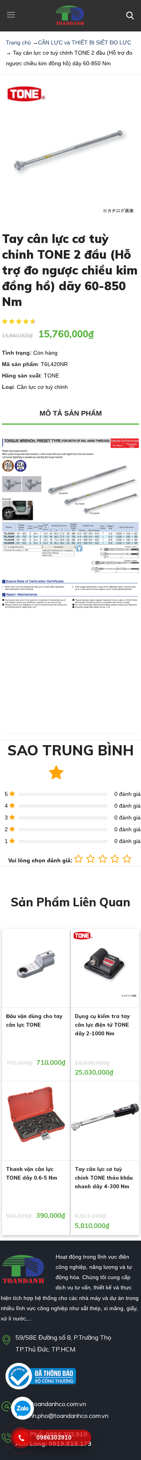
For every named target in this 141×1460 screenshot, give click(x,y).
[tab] (70, 413)
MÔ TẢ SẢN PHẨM (71, 413)
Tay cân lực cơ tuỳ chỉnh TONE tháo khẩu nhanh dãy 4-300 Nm (104, 1177)
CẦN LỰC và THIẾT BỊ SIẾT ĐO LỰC (84, 42)
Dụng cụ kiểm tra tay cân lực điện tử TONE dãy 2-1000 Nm (102, 1025)
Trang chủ (18, 42)
